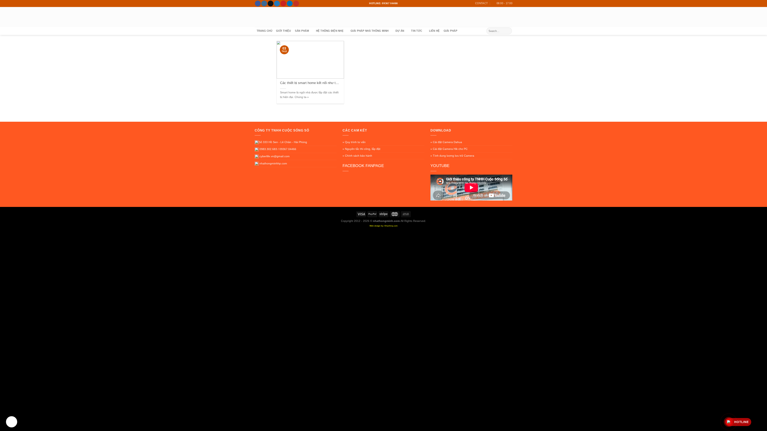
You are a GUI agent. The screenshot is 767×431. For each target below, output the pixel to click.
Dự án (399, 30)
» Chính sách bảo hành (357, 155)
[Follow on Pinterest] (283, 4)
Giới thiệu (283, 30)
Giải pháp (450, 30)
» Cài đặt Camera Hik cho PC (449, 148)
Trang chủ (264, 30)
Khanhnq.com (390, 226)
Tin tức (416, 30)
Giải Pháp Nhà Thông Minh (370, 30)
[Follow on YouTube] (296, 4)
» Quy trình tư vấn (354, 142)
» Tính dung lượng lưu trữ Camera (452, 155)
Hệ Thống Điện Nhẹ (330, 30)
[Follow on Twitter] (277, 4)
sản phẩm (302, 30)
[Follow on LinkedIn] (290, 4)
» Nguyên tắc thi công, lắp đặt (361, 148)
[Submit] (508, 31)
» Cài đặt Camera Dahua (446, 142)
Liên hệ (434, 30)
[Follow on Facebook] (258, 4)
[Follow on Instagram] (264, 4)
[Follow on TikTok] (270, 4)
